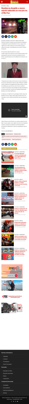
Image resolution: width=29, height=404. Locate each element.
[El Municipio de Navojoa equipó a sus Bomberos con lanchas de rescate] (7, 226)
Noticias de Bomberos (16, 139)
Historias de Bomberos (8, 390)
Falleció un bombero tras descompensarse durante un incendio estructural (20, 238)
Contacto (5, 359)
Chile (7, 5)
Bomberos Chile (17, 134)
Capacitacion (6, 378)
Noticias (3, 5)
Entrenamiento (6, 387)
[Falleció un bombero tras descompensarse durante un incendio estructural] (7, 239)
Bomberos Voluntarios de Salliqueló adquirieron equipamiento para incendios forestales (20, 252)
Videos (4, 376)
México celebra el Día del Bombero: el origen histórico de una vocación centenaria (20, 183)
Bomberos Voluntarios (6, 139)
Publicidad (5, 356)
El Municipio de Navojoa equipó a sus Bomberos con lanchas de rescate (20, 224)
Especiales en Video (7, 370)
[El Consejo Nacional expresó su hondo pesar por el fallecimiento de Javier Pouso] (7, 157)
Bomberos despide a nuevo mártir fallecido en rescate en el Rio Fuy (14, 137)
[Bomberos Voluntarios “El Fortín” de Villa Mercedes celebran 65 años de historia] (7, 212)
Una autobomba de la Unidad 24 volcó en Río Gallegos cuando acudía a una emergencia (20, 169)
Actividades (5, 385)
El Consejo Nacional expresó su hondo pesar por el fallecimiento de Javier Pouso (20, 156)
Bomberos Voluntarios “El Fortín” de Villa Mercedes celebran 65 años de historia (20, 211)
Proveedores (6, 361)
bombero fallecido (9, 134)
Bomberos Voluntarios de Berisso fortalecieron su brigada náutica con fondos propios (20, 197)
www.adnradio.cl (9, 131)
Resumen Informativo (8, 373)
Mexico (21, 179)
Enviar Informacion (7, 364)
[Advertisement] (14, 329)
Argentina (22, 151)
